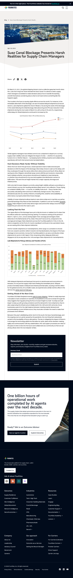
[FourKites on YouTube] (67, 569)
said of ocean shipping (40, 296)
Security (37, 569)
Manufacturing (31, 516)
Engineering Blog (53, 505)
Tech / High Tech (31, 498)
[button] (67, 8)
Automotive (30, 495)
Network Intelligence (11, 509)
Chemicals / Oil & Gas (33, 519)
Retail (28, 509)
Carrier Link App (53, 553)
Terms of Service (18, 569)
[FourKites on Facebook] (60, 569)
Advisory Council (9, 546)
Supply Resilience (10, 495)
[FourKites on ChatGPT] (6, 481)
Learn (50, 498)
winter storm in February (23, 290)
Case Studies (52, 495)
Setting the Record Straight (35, 546)
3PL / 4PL (29, 526)
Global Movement (10, 505)
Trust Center (45, 569)
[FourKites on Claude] (12, 481)
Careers (7, 553)
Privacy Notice (54, 360)
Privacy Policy (8, 569)
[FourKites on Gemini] (25, 481)
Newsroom (8, 550)
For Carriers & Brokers (55, 540)
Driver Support (53, 550)
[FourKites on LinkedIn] (64, 569)
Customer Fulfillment (11, 498)
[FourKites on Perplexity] (19, 481)
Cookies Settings (28, 569)
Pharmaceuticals (31, 522)
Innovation (29, 540)
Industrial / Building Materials (35, 502)
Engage (50, 502)
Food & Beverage (32, 505)
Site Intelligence (9, 502)
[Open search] (63, 8)
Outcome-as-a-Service (34, 543)
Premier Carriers (53, 546)
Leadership (8, 543)
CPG (27, 512)
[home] (10, 7)
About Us (7, 540)
